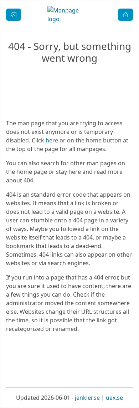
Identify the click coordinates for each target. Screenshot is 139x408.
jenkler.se (87, 398)
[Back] (13, 15)
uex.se (114, 398)
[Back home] (69, 14)
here (52, 140)
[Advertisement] (69, 360)
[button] (125, 15)
